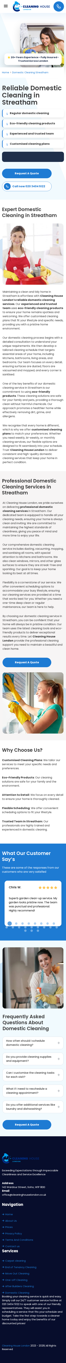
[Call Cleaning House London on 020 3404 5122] (58, 6)
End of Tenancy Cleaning (20, 1267)
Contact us (12, 1246)
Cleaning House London (16, 1345)
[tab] (9, 923)
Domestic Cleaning (17, 1292)
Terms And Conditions (19, 1240)
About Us (11, 1221)
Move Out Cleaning (17, 1273)
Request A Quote (27, 173)
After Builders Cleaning (19, 1286)
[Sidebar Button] (5, 6)
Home (9, 1214)
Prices (9, 1227)
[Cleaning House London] (31, 6)
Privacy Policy (13, 1233)
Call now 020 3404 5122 (28, 186)
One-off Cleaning (16, 1280)
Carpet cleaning (15, 1260)
